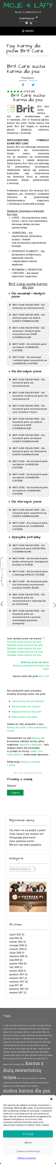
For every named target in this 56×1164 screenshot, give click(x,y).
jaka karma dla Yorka (38, 1042)
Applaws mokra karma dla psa (24, 645)
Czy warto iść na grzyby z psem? (27, 830)
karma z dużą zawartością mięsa (23, 1070)
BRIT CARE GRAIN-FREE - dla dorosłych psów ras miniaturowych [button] (28, 383)
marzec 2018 (16, 964)
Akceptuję (28, 1134)
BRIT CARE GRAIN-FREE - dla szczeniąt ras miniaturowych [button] (28, 306)
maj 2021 (14, 938)
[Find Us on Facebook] (27, 23)
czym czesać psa (10, 1028)
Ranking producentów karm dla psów (31, 667)
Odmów (28, 1142)
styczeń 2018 (16, 971)
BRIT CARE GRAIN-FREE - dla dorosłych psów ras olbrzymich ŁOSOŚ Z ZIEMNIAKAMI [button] (29, 451)
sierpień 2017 (16, 978)
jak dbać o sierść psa (38, 1048)
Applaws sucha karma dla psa (24, 648)
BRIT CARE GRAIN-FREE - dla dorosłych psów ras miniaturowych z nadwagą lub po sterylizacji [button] (29, 599)
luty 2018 (14, 967)
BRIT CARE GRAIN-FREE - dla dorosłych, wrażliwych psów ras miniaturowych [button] (29, 396)
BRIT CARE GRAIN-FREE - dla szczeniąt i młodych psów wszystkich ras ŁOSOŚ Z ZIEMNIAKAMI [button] (28, 332)
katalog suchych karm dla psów (36, 1082)
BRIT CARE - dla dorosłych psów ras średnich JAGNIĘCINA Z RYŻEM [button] (30, 491)
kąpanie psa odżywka (11, 1086)
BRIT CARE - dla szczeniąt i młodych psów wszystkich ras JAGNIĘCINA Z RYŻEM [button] (29, 360)
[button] (51, 1099)
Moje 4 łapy (28, 5)
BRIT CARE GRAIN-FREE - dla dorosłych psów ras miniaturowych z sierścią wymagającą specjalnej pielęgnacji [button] (28, 617)
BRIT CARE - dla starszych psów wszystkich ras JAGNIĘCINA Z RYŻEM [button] (30, 526)
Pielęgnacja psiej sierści (22, 838)
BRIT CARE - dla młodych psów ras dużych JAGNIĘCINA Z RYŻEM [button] (29, 347)
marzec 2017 (16, 993)
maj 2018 (14, 960)
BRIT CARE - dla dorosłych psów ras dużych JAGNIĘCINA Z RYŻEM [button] (30, 464)
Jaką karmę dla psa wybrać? (28, 701)
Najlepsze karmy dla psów (26, 712)
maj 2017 (14, 985)
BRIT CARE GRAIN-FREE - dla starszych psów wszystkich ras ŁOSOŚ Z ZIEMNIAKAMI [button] (29, 513)
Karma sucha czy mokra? (26, 706)
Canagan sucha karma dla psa (24, 655)
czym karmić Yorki (38, 1032)
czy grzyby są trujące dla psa (39, 1025)
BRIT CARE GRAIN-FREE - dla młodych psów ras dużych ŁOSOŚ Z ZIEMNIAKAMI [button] (28, 318)
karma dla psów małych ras (36, 1055)
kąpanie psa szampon (29, 1086)
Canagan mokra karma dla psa (24, 652)
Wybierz (11, 786)
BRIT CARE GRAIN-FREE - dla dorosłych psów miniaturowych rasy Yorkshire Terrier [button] (29, 409)
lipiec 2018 (15, 953)
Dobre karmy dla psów (24, 717)
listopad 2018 (16, 945)
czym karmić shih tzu (21, 1032)
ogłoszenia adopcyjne (30, 745)
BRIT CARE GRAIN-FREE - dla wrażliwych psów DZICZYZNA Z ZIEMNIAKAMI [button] (29, 548)
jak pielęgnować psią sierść (28, 1051)
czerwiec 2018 (16, 956)
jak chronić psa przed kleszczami (30, 1045)
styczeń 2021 (16, 942)
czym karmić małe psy (26, 1028)
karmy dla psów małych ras (28, 1078)
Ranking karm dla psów (35, 662)
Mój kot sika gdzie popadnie (25, 845)
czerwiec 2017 (16, 982)
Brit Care (44, 676)
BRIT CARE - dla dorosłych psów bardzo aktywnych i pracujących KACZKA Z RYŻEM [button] (30, 562)
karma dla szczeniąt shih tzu (36, 1058)
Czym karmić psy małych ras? (26, 834)
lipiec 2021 (15, 935)
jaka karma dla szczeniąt (33, 1038)
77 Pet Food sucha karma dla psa (26, 640)
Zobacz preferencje (28, 1151)
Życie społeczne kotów (21, 841)
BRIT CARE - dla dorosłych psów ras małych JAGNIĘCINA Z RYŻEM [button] (30, 477)
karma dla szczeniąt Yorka (14, 1064)
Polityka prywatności (26, 1158)
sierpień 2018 (16, 949)
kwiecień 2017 (17, 989)
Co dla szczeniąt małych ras (14, 1025)
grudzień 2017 (16, 974)
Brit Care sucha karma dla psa (26, 69)
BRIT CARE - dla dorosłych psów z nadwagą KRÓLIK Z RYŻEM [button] (30, 573)
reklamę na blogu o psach (23, 763)
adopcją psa (38, 738)
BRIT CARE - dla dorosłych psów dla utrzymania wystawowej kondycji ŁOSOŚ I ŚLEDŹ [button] (30, 585)
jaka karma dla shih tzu (12, 1038)
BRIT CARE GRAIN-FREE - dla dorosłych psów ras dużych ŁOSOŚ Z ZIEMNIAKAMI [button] (28, 438)
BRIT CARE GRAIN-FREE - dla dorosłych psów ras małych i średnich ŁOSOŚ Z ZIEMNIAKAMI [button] (28, 423)
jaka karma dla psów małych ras (39, 1035)
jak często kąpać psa (21, 1048)
